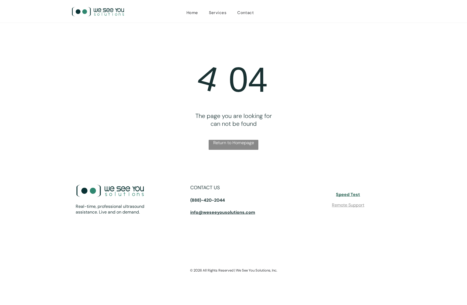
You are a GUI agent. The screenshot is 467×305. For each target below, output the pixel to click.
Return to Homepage (233, 142)
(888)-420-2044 (207, 200)
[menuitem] (192, 13)
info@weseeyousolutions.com (222, 212)
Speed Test (348, 194)
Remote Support (348, 205)
